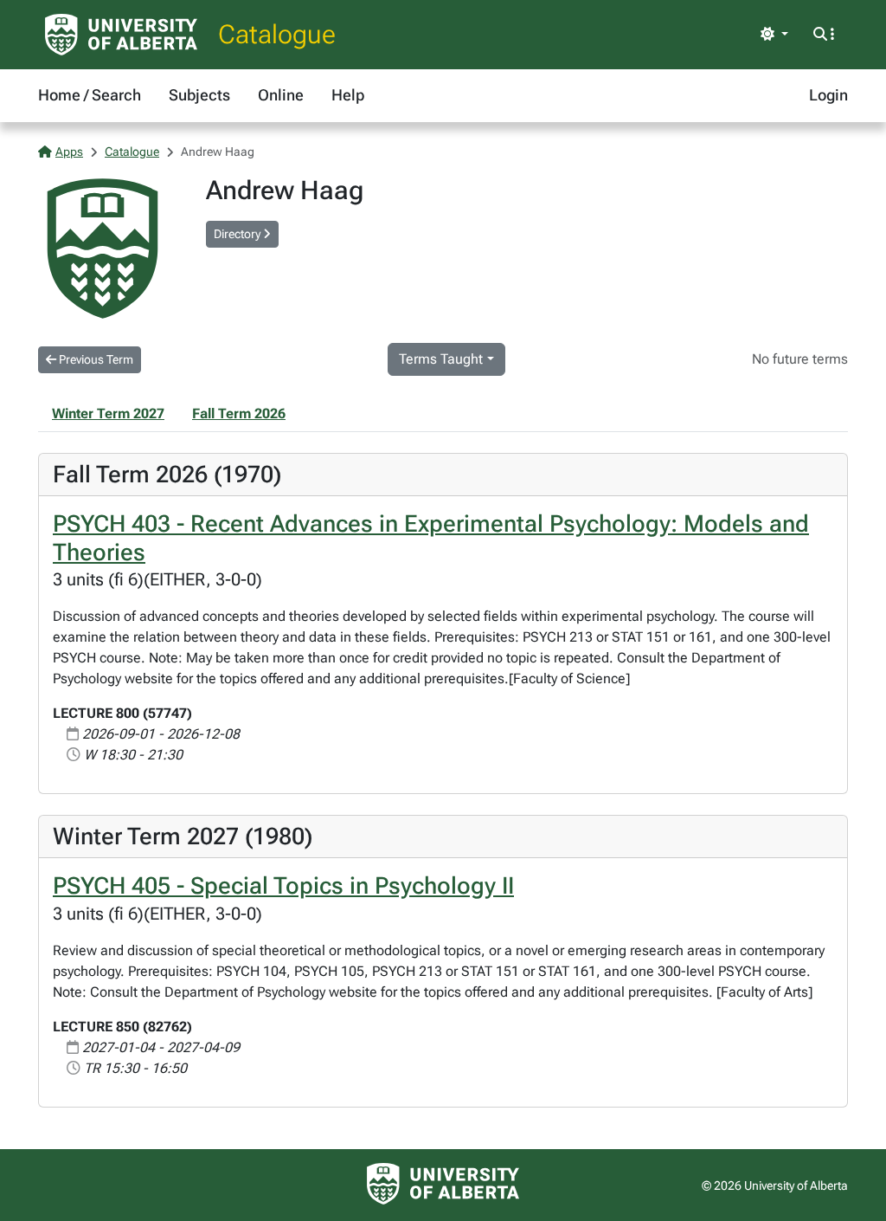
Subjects (199, 95)
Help (347, 95)
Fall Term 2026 (239, 413)
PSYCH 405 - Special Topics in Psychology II (283, 886)
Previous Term (94, 359)
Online (281, 95)
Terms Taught (441, 359)
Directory (238, 234)
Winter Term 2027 (108, 413)
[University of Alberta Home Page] (121, 34)
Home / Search (89, 95)
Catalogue (277, 34)
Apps (69, 151)
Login (828, 95)
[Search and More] (823, 34)
